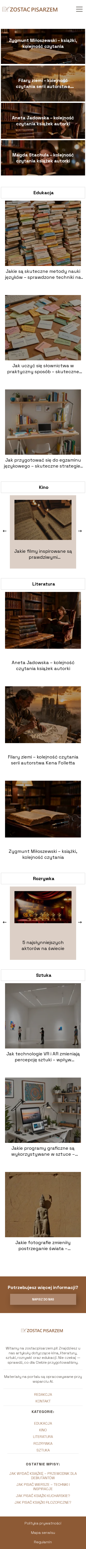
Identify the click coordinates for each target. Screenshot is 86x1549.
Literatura (43, 584)
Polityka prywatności (43, 1523)
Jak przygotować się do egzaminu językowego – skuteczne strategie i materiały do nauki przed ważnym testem (43, 463)
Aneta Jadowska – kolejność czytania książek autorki (43, 121)
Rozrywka (43, 878)
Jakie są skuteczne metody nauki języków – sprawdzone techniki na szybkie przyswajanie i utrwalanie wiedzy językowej (43, 274)
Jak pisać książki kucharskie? (43, 1495)
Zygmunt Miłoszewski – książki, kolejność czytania (43, 43)
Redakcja (43, 1394)
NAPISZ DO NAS (43, 1299)
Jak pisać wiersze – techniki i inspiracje (43, 1486)
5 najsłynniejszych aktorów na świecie (43, 945)
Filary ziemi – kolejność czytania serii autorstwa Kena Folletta (43, 83)
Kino (43, 487)
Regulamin (43, 1542)
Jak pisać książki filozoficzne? (42, 1502)
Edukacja (43, 193)
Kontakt (43, 1401)
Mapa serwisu (43, 1532)
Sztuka (43, 975)
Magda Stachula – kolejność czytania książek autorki (43, 158)
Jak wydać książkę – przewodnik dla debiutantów (43, 1475)
